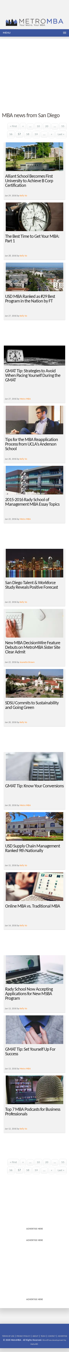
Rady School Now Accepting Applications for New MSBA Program (29, 994)
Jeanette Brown (27, 662)
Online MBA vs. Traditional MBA (32, 906)
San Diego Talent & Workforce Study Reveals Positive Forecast (31, 585)
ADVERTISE (62, 1336)
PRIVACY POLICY (23, 1336)
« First (13, 126)
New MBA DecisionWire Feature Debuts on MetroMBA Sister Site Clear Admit (32, 648)
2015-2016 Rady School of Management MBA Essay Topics (32, 502)
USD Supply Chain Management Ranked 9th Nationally (32, 848)
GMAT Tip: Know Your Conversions (34, 786)
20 (46, 126)
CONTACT (52, 1336)
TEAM (43, 1336)
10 (38, 126)
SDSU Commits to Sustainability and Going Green (32, 705)
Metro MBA (25, 399)
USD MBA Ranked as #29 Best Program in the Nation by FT (30, 299)
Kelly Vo (23, 196)
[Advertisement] (34, 73)
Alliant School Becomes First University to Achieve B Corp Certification (29, 181)
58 (27, 134)
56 (10, 134)
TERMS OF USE (8, 1336)
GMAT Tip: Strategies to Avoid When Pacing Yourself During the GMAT (32, 376)
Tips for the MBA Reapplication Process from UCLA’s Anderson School (31, 444)
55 (62, 126)
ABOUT (35, 1336)
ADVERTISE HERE (34, 1229)
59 (36, 134)
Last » (61, 134)
